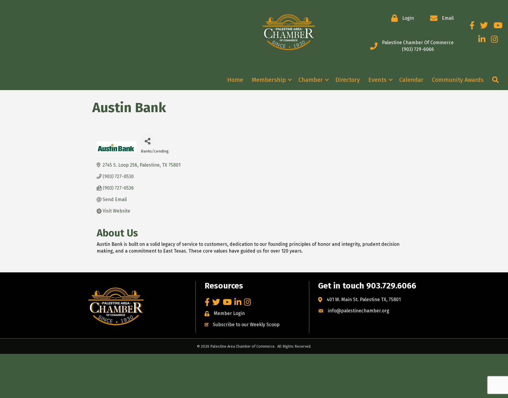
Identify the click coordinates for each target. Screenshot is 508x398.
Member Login (229, 313)
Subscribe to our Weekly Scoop (246, 324)
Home (235, 79)
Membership (269, 79)
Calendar (411, 79)
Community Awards (458, 79)
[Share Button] (147, 140)
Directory (347, 79)
